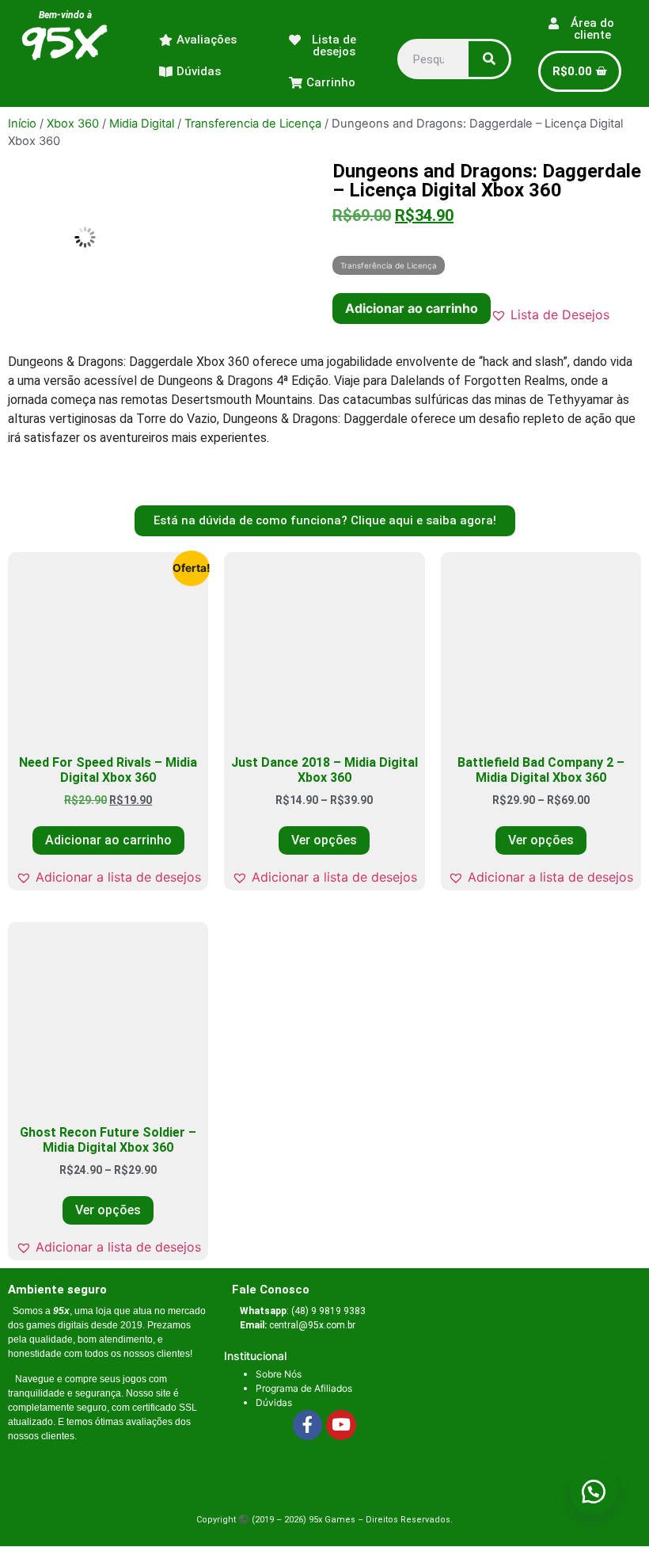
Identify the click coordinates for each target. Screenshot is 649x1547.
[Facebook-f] (308, 1425)
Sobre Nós (279, 1374)
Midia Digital (141, 123)
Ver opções (324, 840)
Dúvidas (274, 1402)
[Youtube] (341, 1425)
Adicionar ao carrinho (411, 308)
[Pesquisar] (489, 59)
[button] (550, 314)
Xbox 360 (73, 123)
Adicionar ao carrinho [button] (108, 840)
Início (22, 123)
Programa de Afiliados (304, 1388)
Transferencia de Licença (252, 123)
